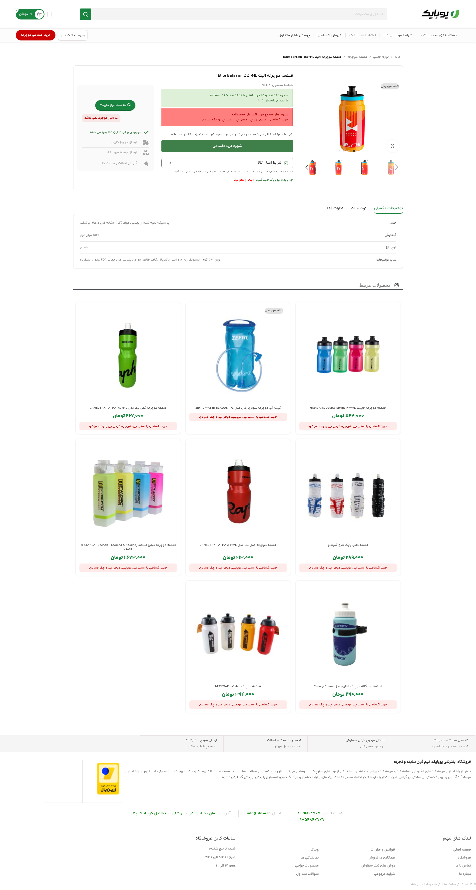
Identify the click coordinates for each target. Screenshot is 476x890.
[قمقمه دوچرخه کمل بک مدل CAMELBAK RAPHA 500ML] (238, 491)
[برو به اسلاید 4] (339, 151)
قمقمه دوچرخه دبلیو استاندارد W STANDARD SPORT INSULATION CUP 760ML (128, 547)
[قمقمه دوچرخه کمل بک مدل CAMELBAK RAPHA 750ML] (128, 354)
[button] (396, 167)
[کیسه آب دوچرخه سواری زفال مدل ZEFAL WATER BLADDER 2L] (238, 354)
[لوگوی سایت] (440, 14)
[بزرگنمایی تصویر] (392, 146)
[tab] (388, 208)
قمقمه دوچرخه (357, 56)
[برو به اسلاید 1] (354, 151)
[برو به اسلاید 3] (344, 151)
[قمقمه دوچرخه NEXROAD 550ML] (238, 633)
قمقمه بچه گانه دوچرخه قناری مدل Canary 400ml (348, 686)
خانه (398, 56)
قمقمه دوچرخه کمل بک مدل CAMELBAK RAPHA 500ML (238, 545)
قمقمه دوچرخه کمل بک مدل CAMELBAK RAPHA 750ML (128, 407)
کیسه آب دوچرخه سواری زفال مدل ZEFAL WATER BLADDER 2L (238, 407)
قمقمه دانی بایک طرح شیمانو (348, 545)
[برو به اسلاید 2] (349, 151)
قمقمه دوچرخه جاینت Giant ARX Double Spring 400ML (348, 407)
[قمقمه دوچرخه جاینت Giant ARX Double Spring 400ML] (348, 354)
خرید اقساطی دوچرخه (35, 34)
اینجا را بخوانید (244, 179)
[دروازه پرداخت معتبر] (108, 778)
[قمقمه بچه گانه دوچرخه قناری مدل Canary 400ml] (348, 633)
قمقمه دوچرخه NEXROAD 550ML (238, 686)
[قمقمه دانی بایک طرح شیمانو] (348, 491)
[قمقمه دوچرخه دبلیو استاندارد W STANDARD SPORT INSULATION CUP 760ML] (128, 491)
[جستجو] (85, 14)
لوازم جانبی (381, 56)
